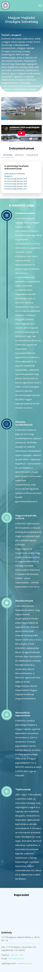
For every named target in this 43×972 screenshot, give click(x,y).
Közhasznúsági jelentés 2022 (15, 186)
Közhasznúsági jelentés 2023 (15, 184)
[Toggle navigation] (40, 5)
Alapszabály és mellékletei (14, 173)
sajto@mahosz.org (24, 963)
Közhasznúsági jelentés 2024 (15, 181)
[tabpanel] (21, 177)
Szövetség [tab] (7, 155)
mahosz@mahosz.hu (16, 958)
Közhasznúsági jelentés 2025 (15, 179)
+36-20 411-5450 (16, 955)
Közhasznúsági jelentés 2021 (15, 189)
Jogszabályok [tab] (32, 155)
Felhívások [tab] (19, 155)
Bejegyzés (8, 176)
